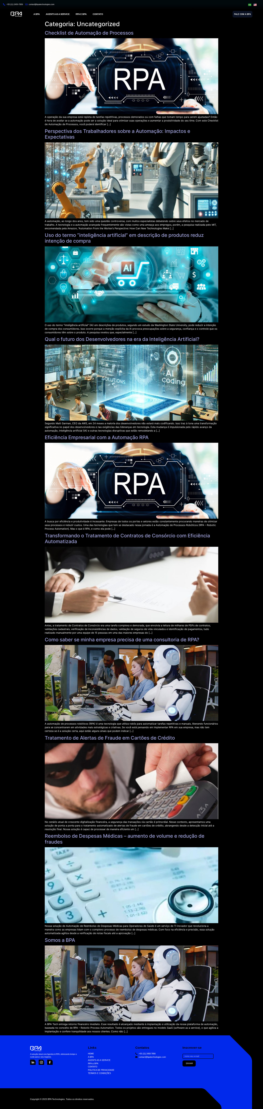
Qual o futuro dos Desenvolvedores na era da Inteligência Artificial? (122, 339)
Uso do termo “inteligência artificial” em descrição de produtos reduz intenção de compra (124, 238)
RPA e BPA (81, 14)
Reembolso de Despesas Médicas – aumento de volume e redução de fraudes (124, 839)
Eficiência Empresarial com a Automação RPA (97, 437)
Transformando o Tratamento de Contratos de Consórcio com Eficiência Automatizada (127, 538)
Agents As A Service (58, 14)
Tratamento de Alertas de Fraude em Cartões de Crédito (110, 738)
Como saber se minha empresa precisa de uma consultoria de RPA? (122, 640)
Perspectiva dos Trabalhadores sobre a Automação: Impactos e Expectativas (117, 134)
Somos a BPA (60, 940)
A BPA (36, 14)
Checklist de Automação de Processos (89, 33)
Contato (98, 14)
